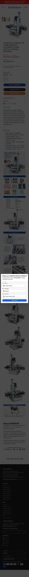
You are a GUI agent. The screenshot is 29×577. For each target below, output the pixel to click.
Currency (6, 293)
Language (6, 288)
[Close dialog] (27, 275)
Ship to (5, 283)
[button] (14, 285)
